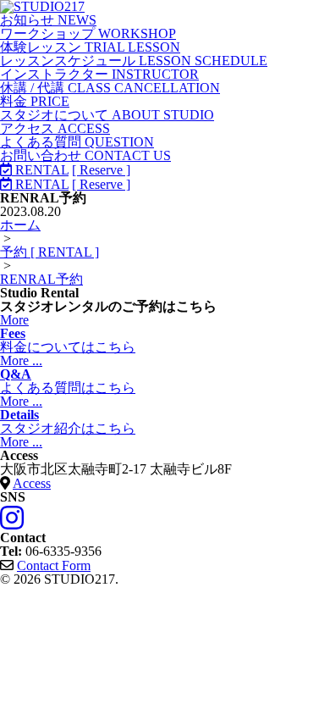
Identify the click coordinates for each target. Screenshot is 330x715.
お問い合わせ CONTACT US (85, 155)
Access (32, 483)
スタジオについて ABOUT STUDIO (107, 115)
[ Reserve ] (101, 170)
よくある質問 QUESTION (77, 142)
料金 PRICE (34, 101)
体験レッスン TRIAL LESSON (90, 47)
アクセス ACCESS (55, 128)
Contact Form (54, 565)
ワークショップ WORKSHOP (88, 33)
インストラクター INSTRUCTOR (99, 74)
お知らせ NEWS (48, 20)
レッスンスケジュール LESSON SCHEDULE (133, 60)
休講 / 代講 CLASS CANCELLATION (110, 87)
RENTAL (40, 170)
